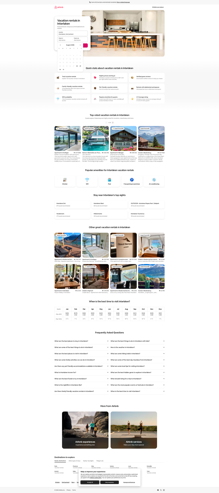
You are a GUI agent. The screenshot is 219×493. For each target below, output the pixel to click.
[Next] (112, 122)
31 (63, 69)
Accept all (90, 482)
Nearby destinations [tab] (60, 461)
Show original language (123, 2)
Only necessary (109, 482)
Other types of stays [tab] (74, 461)
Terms (74, 490)
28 (77, 66)
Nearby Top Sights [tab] (88, 461)
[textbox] (65, 40)
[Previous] (106, 122)
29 (80, 66)
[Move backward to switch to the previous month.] (60, 45)
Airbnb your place (158, 7)
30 (60, 69)
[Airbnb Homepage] (58, 7)
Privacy (69, 490)
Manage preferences (129, 482)
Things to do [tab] (99, 461)
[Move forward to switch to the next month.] (80, 45)
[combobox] (72, 34)
